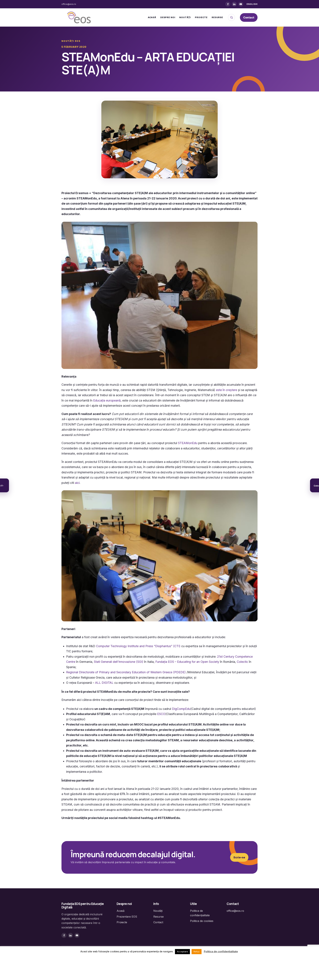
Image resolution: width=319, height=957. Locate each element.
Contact (248, 17)
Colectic (242, 661)
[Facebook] (227, 4)
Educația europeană (107, 400)
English (252, 4)
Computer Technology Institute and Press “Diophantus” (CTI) (138, 646)
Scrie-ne (239, 857)
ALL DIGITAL (104, 682)
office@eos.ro (68, 4)
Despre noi (167, 17)
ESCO (161, 714)
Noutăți (185, 17)
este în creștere (226, 390)
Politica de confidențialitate (221, 951)
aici (77, 482)
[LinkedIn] (234, 4)
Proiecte (201, 17)
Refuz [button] (197, 951)
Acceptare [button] (182, 951)
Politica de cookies (201, 921)
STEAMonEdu (187, 443)
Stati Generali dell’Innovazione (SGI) (118, 661)
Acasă (152, 17)
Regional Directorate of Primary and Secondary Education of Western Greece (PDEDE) (126, 672)
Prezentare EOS (127, 916)
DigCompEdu (180, 709)
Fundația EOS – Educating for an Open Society (187, 661)
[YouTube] (240, 4)
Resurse (217, 17)
